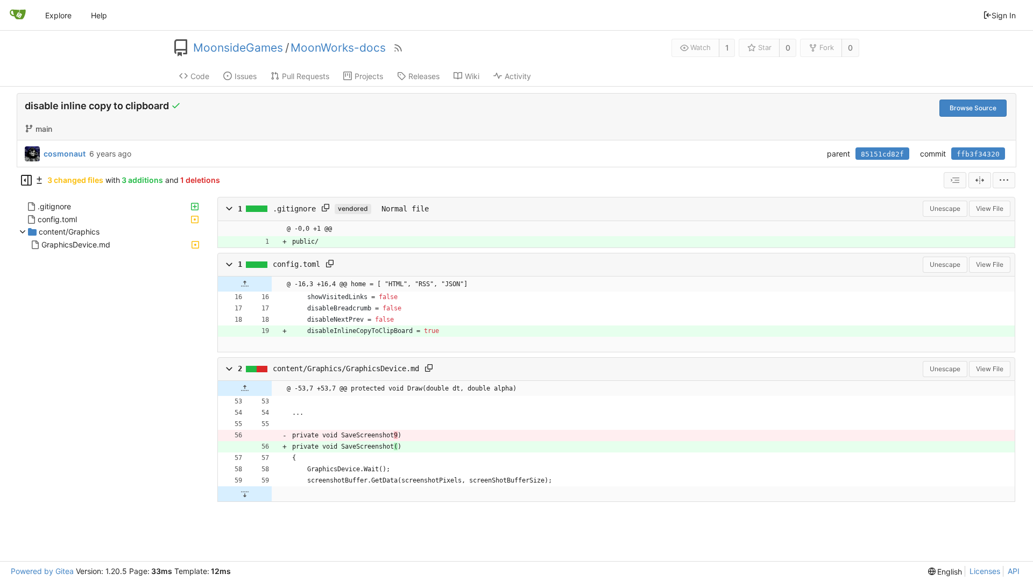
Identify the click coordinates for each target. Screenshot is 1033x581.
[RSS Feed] (398, 48)
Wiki (472, 76)
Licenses (985, 571)
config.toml (57, 219)
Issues (246, 76)
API (1014, 571)
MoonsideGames (238, 47)
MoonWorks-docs (338, 47)
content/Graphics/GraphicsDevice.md (346, 368)
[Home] (18, 15)
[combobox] (955, 180)
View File (989, 208)
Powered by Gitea (42, 571)
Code (199, 76)
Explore (58, 15)
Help (99, 15)
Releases (424, 76)
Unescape (945, 208)
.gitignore (54, 206)
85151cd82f (882, 154)
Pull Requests (305, 76)
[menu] (1004, 180)
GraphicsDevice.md (75, 244)
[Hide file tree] (26, 180)
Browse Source (973, 108)
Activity (518, 76)
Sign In (1004, 15)
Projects (369, 76)
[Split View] (979, 180)
